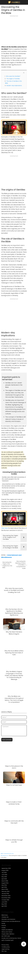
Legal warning (5, 949)
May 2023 (4, 904)
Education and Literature (8, 919)
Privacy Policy (5, 945)
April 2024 (4, 887)
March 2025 (5, 881)
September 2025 (6, 868)
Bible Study (5, 915)
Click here (4, 528)
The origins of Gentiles (13, 79)
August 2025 (5, 870)
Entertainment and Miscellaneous (11, 921)
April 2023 (4, 906)
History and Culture (7, 932)
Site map (4, 951)
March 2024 (5, 889)
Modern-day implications (14, 85)
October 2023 (5, 900)
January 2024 (5, 893)
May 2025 (4, 877)
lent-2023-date (6, 936)
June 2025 (4, 874)
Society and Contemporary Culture (11, 938)
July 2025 (4, 872)
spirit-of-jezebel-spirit (7, 940)
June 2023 (4, 902)
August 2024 (5, 883)
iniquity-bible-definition (8, 934)
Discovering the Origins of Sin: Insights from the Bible (7, 564)
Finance (4, 925)
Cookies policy (6, 947)
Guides (4, 927)
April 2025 (4, 879)
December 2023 (6, 895)
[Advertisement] (14, 31)
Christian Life (5, 917)
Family (3, 923)
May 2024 (4, 885)
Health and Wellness (7, 930)
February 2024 (5, 891)
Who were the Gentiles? (13, 76)
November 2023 (6, 898)
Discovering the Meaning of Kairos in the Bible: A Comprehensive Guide (20, 564)
